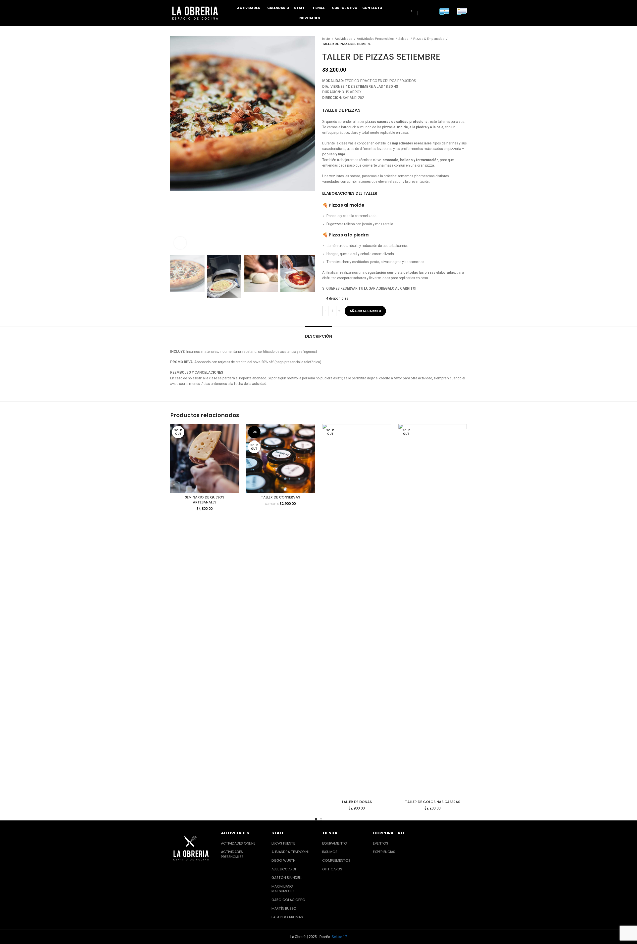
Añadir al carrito (365, 311)
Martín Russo (283, 908)
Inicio (326, 39)
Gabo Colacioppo (288, 900)
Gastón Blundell (286, 877)
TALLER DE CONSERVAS (280, 497)
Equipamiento (334, 843)
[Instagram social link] (430, 13)
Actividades (344, 39)
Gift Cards (332, 869)
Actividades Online (238, 843)
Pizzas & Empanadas (429, 39)
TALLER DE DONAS (356, 801)
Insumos (329, 852)
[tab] (318, 333)
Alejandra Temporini (290, 852)
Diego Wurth (283, 860)
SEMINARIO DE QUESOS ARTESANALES (204, 500)
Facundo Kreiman (287, 917)
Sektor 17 (339, 937)
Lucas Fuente (283, 843)
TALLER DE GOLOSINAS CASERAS (432, 801)
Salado (403, 39)
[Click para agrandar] (180, 243)
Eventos (380, 843)
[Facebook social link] (423, 13)
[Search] (401, 13)
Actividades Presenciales (375, 39)
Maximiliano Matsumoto (282, 889)
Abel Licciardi (283, 869)
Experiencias (384, 852)
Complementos (336, 860)
